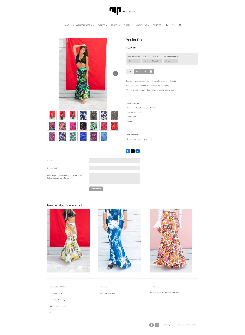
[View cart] (179, 25)
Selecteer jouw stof (150, 56)
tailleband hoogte (171, 56)
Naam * (50, 160)
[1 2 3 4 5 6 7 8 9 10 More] (129, 71)
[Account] (166, 25)
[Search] (173, 24)
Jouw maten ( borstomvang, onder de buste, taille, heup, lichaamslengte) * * (65, 176)
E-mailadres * (52, 168)
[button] (52, 115)
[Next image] (115, 73)
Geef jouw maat (133, 56)
